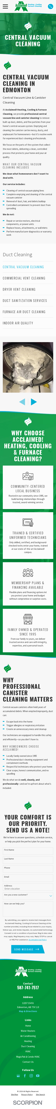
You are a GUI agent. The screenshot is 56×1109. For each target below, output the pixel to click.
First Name (9, 850)
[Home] (28, 6)
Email (6, 877)
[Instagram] (31, 1075)
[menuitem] (28, 267)
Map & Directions (28, 1011)
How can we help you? (14, 903)
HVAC (28, 1051)
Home (28, 1025)
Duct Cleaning (28, 1046)
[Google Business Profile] (18, 1075)
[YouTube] (37, 1075)
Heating (28, 1041)
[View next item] (33, 401)
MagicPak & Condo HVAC (28, 1056)
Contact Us (28, 1061)
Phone (7, 867)
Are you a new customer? (16, 894)
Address (8, 885)
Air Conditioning (28, 1035)
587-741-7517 (28, 987)
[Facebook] (24, 1075)
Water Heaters (28, 1030)
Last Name (9, 858)
